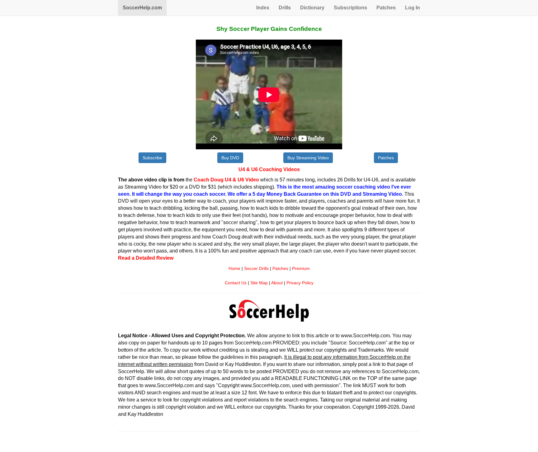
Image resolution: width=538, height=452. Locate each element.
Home (234, 268)
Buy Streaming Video (308, 157)
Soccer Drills (256, 268)
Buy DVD (230, 157)
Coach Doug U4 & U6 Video (226, 179)
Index (262, 7)
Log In (412, 7)
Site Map (259, 283)
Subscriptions (350, 7)
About (277, 283)
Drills (285, 7)
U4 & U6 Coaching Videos (269, 169)
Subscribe (152, 157)
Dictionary (312, 7)
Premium (301, 268)
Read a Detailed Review (145, 258)
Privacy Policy (300, 283)
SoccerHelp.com (142, 7)
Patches (386, 7)
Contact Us (236, 283)
